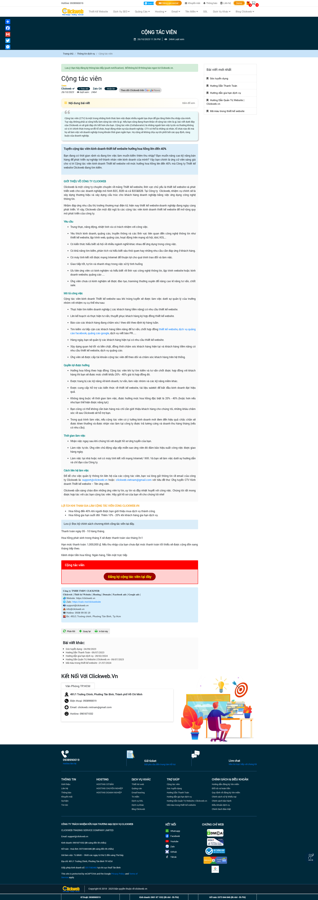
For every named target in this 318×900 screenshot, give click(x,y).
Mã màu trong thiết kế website (227, 110)
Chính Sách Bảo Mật (221, 809)
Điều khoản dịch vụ (221, 804)
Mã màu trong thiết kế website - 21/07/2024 (88, 662)
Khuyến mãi (194, 3)
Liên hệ (227, 3)
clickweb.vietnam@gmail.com (134, 479)
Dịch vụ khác (138, 804)
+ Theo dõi (83, 88)
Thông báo (211, 3)
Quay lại (86, 631)
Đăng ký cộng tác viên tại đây (129, 576)
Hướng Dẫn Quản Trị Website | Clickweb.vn (225, 101)
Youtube (174, 841)
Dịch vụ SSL (137, 800)
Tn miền (135, 796)
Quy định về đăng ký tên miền (226, 792)
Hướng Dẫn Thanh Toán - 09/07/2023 (85, 652)
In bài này (103, 631)
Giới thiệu (65, 784)
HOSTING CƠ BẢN (105, 784)
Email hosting (138, 792)
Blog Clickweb (138, 809)
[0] (253, 3)
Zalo (172, 846)
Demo (239, 3)
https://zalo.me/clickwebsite (86, 601)
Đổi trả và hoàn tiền (221, 788)
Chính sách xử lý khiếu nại (224, 796)
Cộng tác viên (173, 784)
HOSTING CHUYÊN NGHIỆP (109, 788)
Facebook (175, 836)
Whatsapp (175, 830)
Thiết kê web (138, 784)
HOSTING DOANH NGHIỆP (109, 792)
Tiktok (173, 856)
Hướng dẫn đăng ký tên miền (225, 784)
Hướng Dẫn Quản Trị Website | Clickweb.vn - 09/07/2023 (95, 659)
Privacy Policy (118, 873)
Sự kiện (64, 800)
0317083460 (91, 867)
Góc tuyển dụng (219, 78)
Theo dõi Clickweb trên (133, 90)
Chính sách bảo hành (221, 800)
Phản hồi (70, 631)
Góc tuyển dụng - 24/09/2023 (81, 648)
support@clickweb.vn (94, 479)
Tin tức (64, 804)
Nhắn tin (111, 88)
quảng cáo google (98, 333)
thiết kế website (168, 329)
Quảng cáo (137, 788)
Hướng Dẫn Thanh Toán (223, 85)
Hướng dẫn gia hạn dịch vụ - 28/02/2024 (87, 655)
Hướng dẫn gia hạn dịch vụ (225, 92)
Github (173, 851)
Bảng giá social (170, 3)
